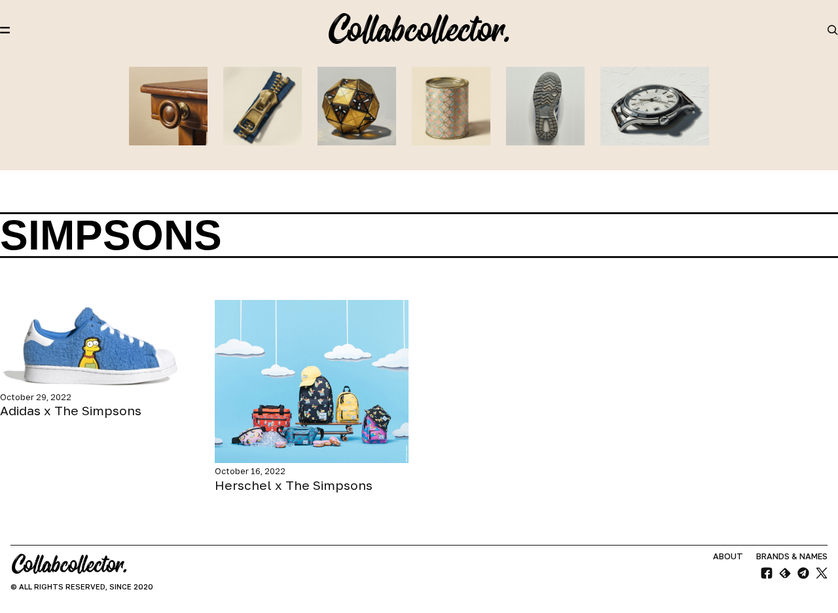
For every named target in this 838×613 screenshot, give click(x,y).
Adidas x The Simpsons (70, 410)
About (728, 556)
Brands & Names (792, 556)
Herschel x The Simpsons (294, 484)
